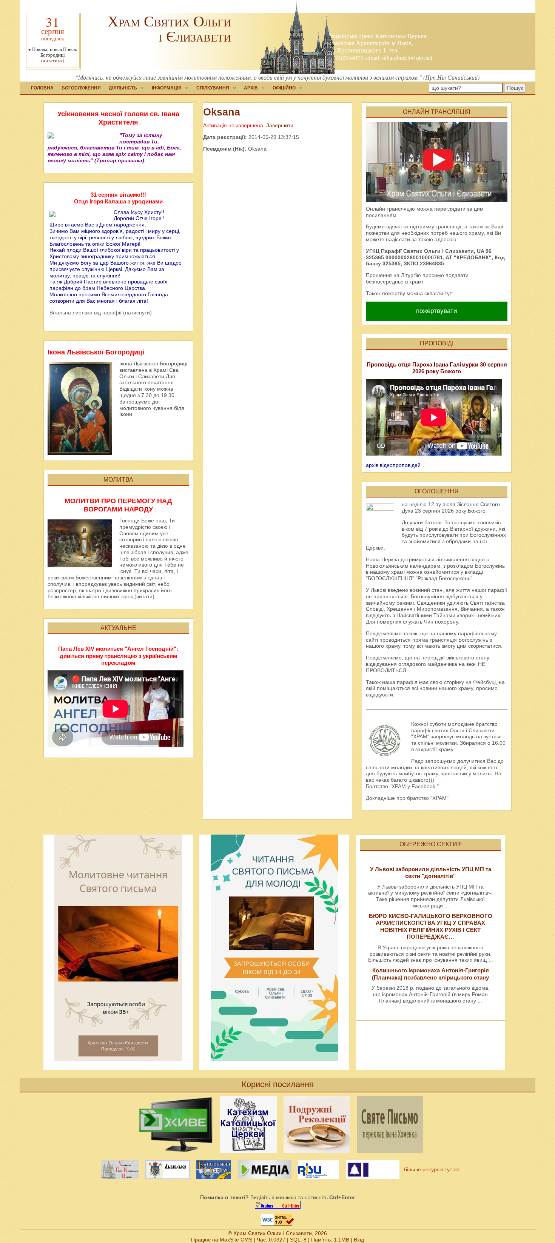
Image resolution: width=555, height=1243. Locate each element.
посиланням (381, 215)
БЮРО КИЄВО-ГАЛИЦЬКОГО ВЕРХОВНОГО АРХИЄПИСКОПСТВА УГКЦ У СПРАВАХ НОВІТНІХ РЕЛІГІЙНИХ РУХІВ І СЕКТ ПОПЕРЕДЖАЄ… (430, 926)
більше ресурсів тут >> (430, 1169)
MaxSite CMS (236, 1240)
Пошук (515, 88)
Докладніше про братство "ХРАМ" (407, 798)
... (446, 906)
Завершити (279, 125)
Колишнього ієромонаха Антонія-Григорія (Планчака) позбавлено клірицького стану (430, 973)
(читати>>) (52, 60)
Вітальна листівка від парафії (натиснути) (100, 313)
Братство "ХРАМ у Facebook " (402, 786)
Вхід (359, 1240)
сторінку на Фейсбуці (470, 682)
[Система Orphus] (277, 1205)
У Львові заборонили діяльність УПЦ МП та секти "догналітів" (430, 872)
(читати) (144, 596)
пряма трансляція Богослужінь (450, 640)
